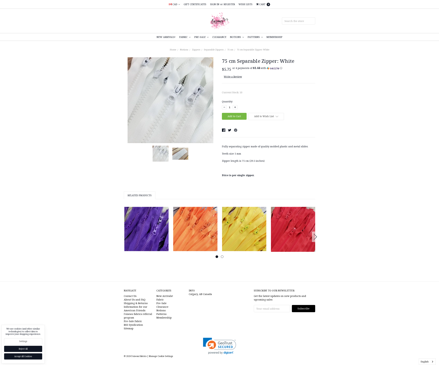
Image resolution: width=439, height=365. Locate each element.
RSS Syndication (133, 324)
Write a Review (233, 76)
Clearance (219, 37)
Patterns (254, 37)
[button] (257, 68)
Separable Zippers (214, 49)
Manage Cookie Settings (161, 356)
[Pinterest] (235, 130)
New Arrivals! (166, 37)
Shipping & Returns (136, 303)
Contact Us (130, 296)
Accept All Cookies (23, 356)
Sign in (214, 4)
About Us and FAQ (134, 299)
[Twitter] (229, 130)
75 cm (230, 49)
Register (229, 4)
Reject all (23, 348)
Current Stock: (232, 92)
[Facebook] (223, 130)
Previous (123, 237)
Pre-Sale (200, 37)
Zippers (196, 49)
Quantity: (227, 101)
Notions (236, 37)
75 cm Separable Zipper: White (253, 49)
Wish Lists (245, 4)
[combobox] (427, 361)
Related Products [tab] (140, 195)
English (425, 361)
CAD (175, 4)
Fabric (183, 37)
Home (173, 49)
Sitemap (128, 328)
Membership (274, 37)
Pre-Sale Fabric (133, 321)
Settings (23, 341)
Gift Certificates (195, 4)
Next (315, 237)
